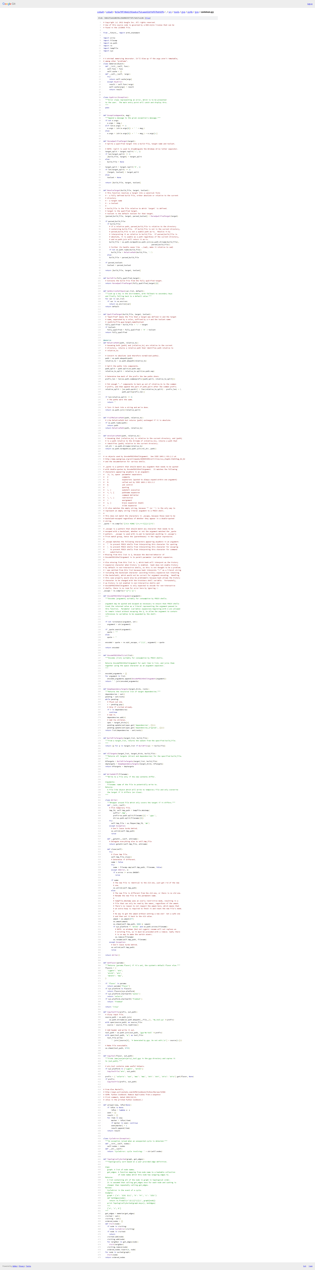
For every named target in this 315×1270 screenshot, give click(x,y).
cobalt (100, 11)
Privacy (21, 1266)
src (170, 11)
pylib (190, 11)
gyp (183, 11)
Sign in (310, 4)
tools (176, 11)
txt (304, 1266)
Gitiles (14, 1266)
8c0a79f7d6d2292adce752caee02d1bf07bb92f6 (139, 11)
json (311, 1266)
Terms (28, 1266)
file (148, 18)
